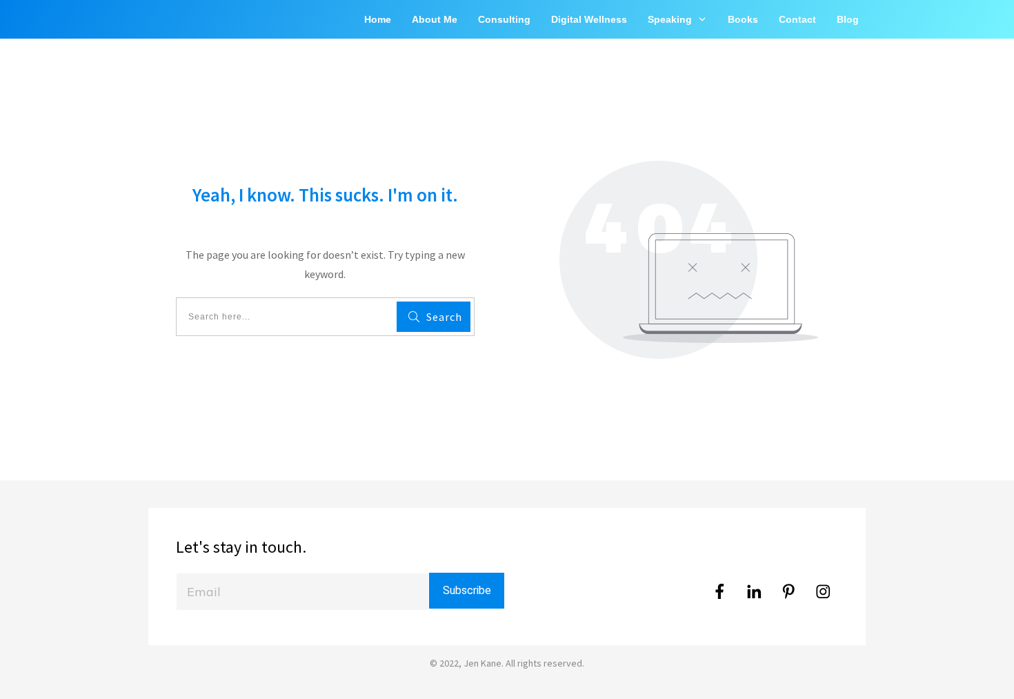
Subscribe (467, 590)
